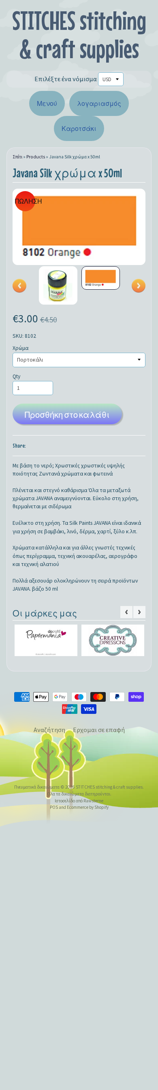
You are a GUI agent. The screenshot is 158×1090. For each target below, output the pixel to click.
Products (35, 157)
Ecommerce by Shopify (88, 810)
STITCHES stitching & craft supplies (79, 34)
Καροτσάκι (79, 128)
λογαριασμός (99, 103)
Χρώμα (20, 348)
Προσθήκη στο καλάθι (67, 414)
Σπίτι (17, 157)
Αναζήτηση (49, 733)
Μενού (47, 103)
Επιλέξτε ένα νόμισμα (65, 79)
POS (54, 810)
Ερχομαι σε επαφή (99, 733)
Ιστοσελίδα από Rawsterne (79, 803)
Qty (16, 376)
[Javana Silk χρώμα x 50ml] (58, 285)
